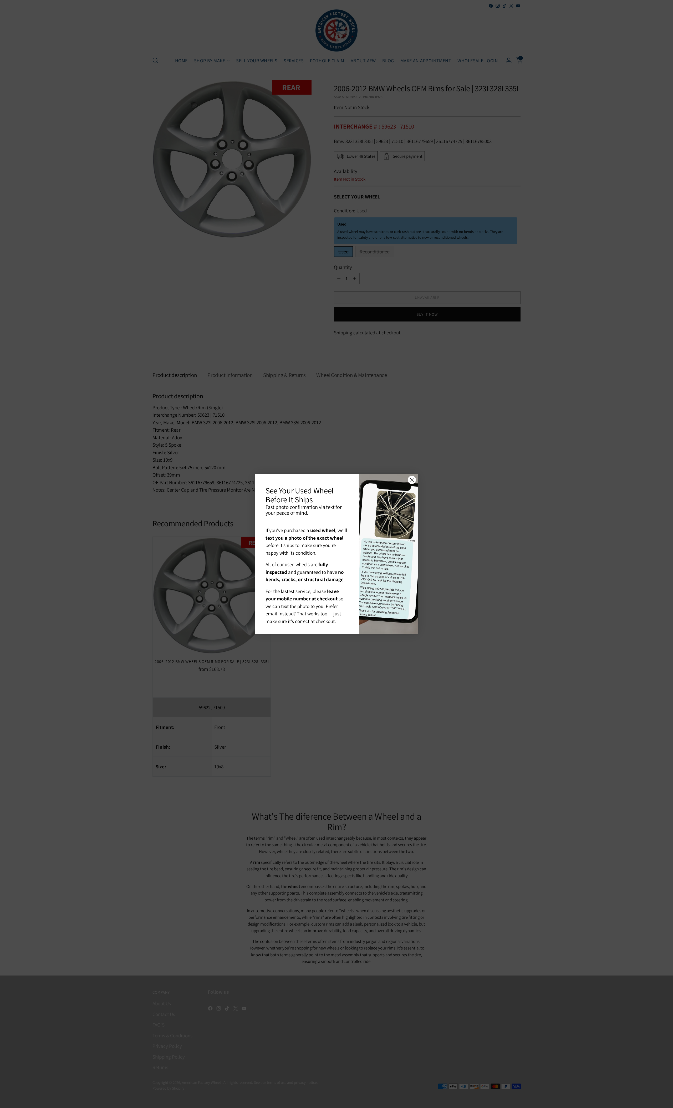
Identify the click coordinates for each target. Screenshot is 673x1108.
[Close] (412, 480)
